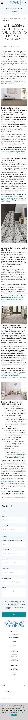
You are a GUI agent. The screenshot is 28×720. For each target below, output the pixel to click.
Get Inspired (7, 691)
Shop (4, 685)
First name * (5, 516)
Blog (10, 17)
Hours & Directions (14, 637)
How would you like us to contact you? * (12, 540)
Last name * (5, 525)
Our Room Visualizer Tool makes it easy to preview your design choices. (12, 299)
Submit (14, 614)
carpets (13, 58)
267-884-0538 (14, 11)
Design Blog (19, 493)
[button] (20, 2)
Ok (14, 714)
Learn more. (19, 712)
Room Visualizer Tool (9, 481)
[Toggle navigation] (2, 3)
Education (6, 698)
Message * (4, 587)
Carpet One (4, 17)
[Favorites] (22, 2)
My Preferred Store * (7, 578)
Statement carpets (6, 68)
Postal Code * (5, 568)
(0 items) (25, 2)
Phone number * (6, 549)
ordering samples (18, 454)
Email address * (5, 559)
